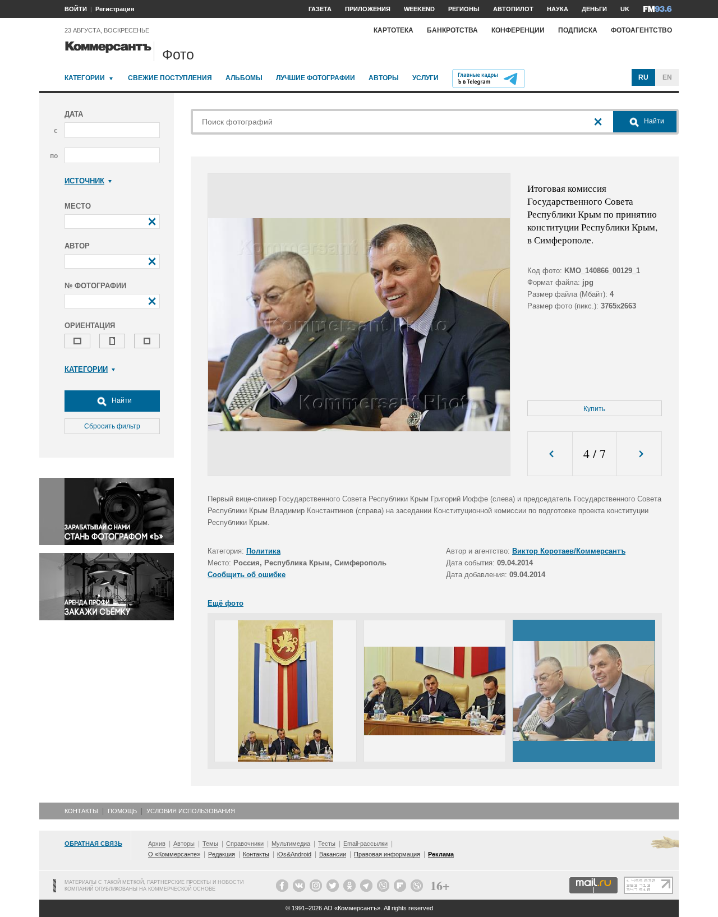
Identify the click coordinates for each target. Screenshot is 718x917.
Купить (594, 409)
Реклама (441, 854)
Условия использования (190, 811)
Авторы (384, 78)
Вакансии (332, 854)
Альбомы (244, 78)
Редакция (221, 854)
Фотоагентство (641, 30)
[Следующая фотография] (639, 454)
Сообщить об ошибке (247, 574)
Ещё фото (225, 603)
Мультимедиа (290, 843)
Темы (210, 843)
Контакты (81, 811)
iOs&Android (294, 854)
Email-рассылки (365, 843)
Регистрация (114, 9)
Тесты (326, 843)
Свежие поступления (170, 78)
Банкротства (452, 30)
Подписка (577, 30)
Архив (156, 843)
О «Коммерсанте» (174, 854)
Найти (121, 400)
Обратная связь (93, 843)
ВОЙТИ (76, 9)
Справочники (245, 843)
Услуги (425, 78)
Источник (84, 181)
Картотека (393, 30)
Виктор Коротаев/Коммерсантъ (568, 551)
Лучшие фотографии (315, 78)
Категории (85, 78)
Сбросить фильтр (112, 426)
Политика (263, 551)
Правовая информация (387, 854)
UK (624, 9)
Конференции (518, 30)
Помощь (122, 811)
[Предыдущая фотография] (550, 454)
